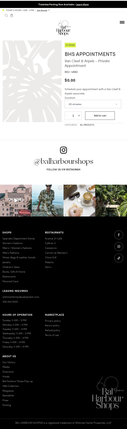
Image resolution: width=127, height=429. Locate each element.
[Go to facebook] (118, 234)
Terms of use (52, 335)
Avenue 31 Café (53, 238)
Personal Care (10, 281)
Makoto (49, 262)
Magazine (8, 390)
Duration (70, 97)
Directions (8, 371)
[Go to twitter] (118, 258)
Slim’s (48, 267)
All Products (87, 124)
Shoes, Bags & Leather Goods (18, 257)
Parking (6, 405)
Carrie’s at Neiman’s (56, 252)
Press (5, 400)
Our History (8, 362)
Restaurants (9, 276)
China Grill (50, 257)
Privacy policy (53, 320)
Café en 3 (50, 243)
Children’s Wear (11, 267)
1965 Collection (10, 386)
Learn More (82, 4)
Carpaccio (51, 248)
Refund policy (52, 330)
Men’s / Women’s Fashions (17, 248)
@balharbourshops (63, 161)
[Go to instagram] (118, 246)
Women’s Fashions (12, 243)
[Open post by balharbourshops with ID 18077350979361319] (111, 200)
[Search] (6, 16)
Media (6, 366)
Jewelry (6, 262)
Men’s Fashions (10, 252)
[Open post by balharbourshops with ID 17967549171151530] (48, 200)
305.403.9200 (10, 301)
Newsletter (8, 395)
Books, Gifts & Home (13, 271)
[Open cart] (11, 16)
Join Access (42, 10)
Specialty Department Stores (18, 238)
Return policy (52, 325)
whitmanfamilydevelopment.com (20, 296)
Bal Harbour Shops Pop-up (17, 381)
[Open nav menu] (122, 22)
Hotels (5, 376)
